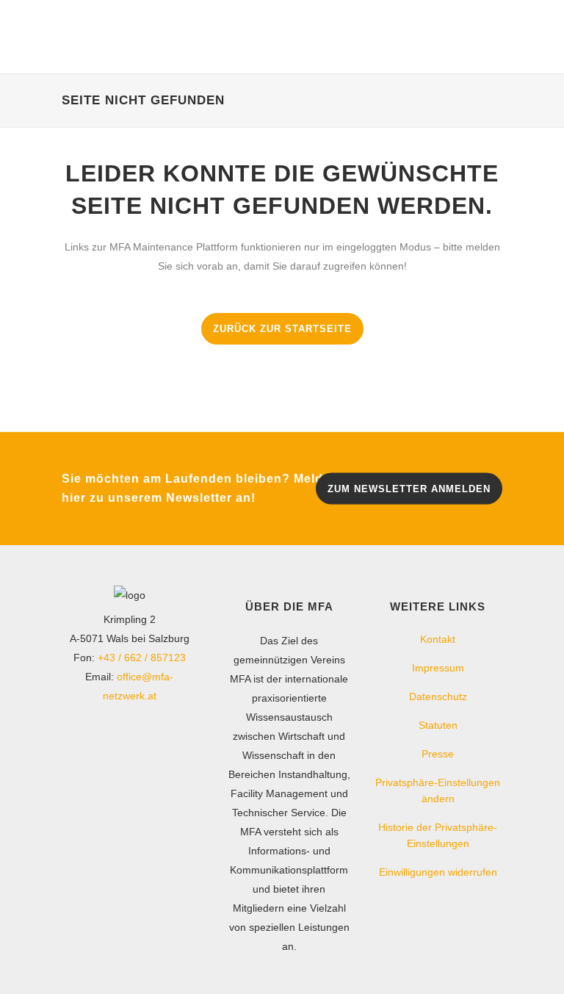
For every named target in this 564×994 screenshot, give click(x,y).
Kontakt (437, 639)
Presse (438, 754)
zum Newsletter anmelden (409, 488)
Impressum (438, 668)
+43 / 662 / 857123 (142, 657)
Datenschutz (438, 696)
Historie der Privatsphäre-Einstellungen (437, 835)
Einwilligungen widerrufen (438, 872)
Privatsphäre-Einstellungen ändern (437, 790)
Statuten (438, 725)
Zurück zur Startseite (282, 328)
